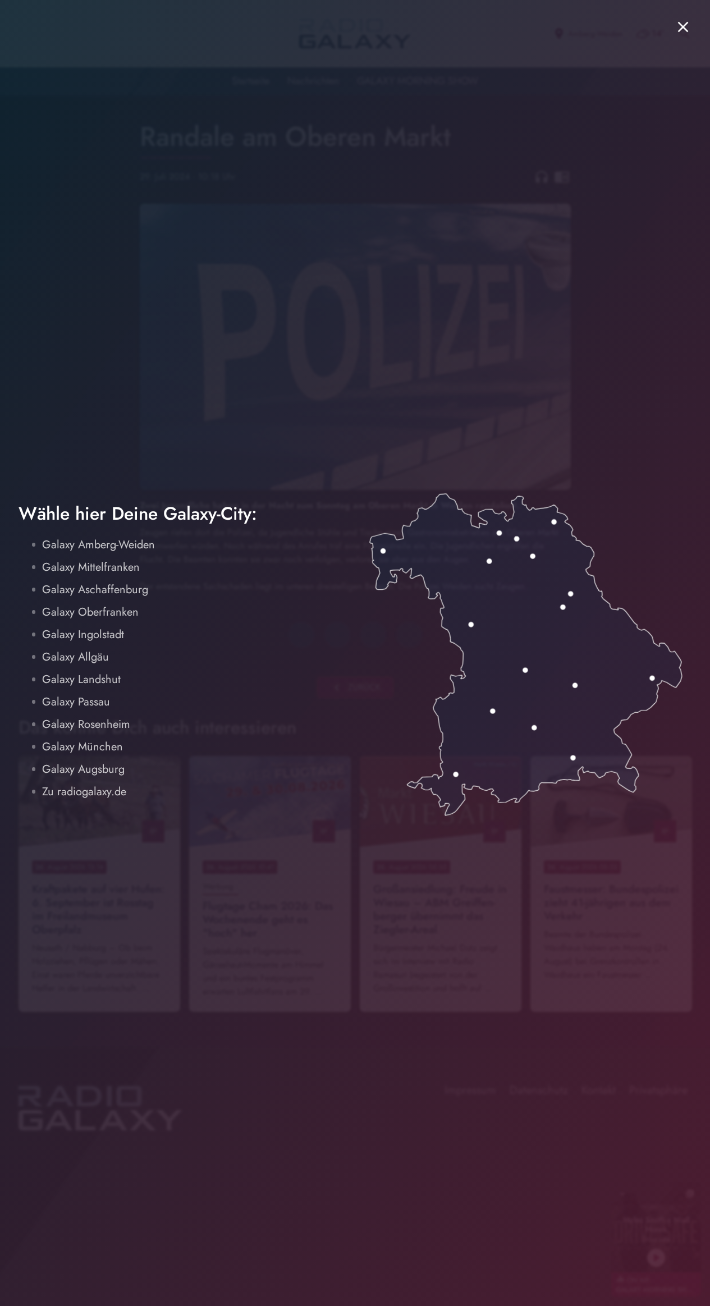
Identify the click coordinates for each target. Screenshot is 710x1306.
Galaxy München (82, 747)
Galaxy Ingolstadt (83, 634)
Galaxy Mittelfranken (91, 567)
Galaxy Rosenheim (86, 724)
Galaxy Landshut (81, 679)
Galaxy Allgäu (75, 657)
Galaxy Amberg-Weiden (98, 545)
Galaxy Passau (76, 702)
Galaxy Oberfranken (90, 612)
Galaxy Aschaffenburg (95, 589)
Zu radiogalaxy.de (84, 791)
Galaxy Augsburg (83, 769)
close (683, 27)
